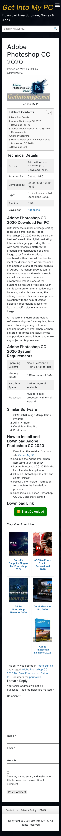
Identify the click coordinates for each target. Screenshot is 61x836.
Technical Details (20, 117)
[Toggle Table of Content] (47, 112)
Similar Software (20, 135)
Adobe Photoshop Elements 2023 (42, 649)
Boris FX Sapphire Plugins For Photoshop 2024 (18, 565)
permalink (35, 677)
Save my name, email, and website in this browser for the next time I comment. (29, 780)
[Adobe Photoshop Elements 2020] (18, 590)
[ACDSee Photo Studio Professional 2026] (42, 544)
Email (11, 748)
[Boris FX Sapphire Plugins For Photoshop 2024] (18, 544)
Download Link (19, 147)
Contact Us (11, 810)
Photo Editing (45, 665)
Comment (14, 696)
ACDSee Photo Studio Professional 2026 (42, 565)
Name (11, 735)
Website (11, 760)
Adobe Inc (34, 209)
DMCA (42, 810)
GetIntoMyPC (26, 455)
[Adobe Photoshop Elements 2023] (42, 630)
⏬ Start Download (30, 511)
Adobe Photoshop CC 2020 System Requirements (30, 130)
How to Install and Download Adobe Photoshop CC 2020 (30, 141)
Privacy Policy (28, 810)
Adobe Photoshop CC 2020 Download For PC (26, 123)
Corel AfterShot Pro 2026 (43, 608)
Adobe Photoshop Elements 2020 (18, 609)
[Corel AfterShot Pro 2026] (42, 590)
